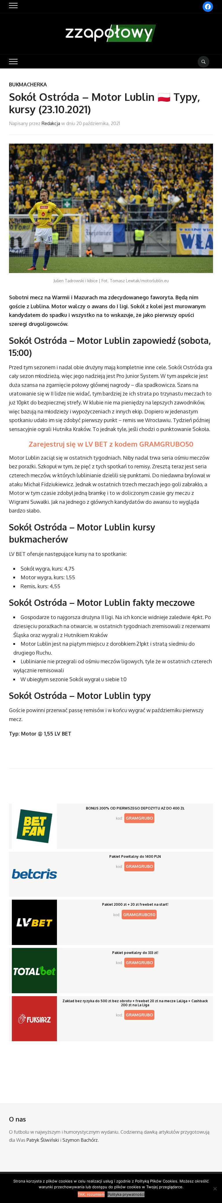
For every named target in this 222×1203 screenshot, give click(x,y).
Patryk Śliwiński (43, 1140)
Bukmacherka (28, 84)
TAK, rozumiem (91, 1194)
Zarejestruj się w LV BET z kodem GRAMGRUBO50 (111, 443)
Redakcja (51, 123)
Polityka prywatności (126, 1194)
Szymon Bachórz (80, 1140)
